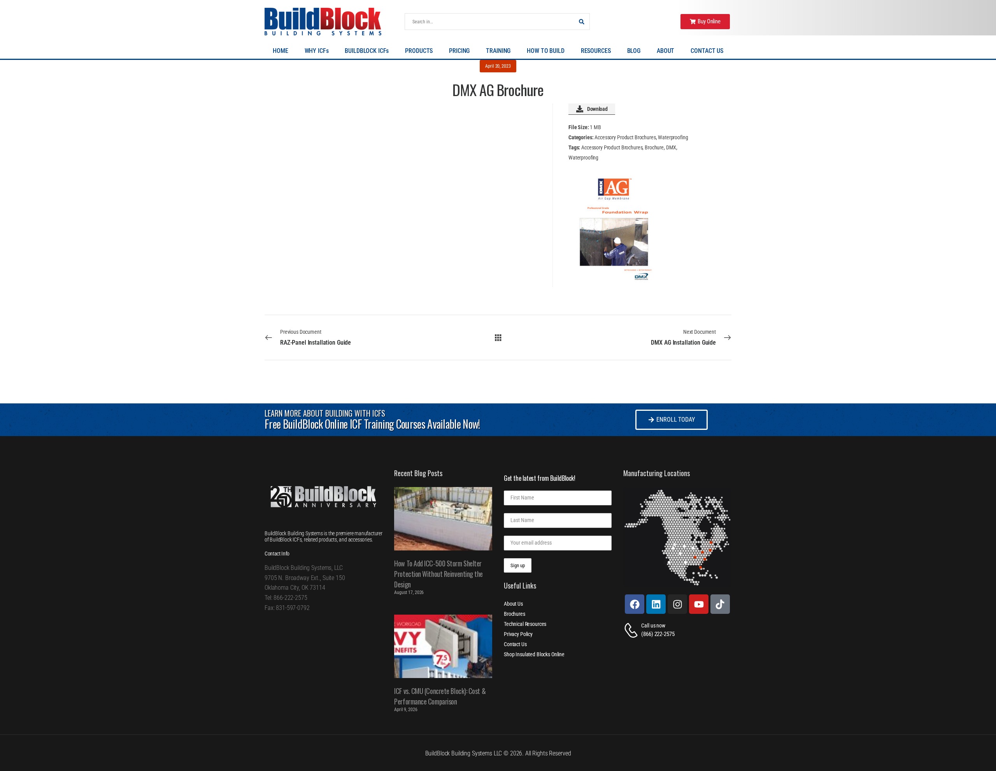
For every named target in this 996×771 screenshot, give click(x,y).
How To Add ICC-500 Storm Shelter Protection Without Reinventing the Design (438, 573)
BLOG (633, 50)
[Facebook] (634, 604)
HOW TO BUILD (545, 50)
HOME (280, 50)
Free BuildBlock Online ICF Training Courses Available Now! (372, 424)
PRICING (459, 50)
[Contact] (632, 630)
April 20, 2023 (497, 66)
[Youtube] (698, 604)
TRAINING (498, 50)
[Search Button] (581, 22)
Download (597, 109)
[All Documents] (498, 337)
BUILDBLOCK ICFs (367, 50)
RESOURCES (596, 50)
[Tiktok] (720, 604)
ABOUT (665, 50)
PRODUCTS (419, 50)
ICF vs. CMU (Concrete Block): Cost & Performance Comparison (440, 696)
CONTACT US (707, 50)
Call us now (653, 625)
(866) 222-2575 (657, 634)
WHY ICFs (317, 50)
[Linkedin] (656, 604)
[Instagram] (677, 604)
